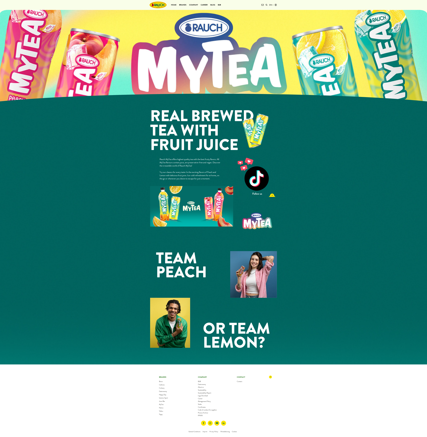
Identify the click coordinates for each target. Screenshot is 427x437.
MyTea (161, 404)
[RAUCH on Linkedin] (223, 423)
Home (173, 5)
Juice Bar (162, 401)
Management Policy (204, 401)
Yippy (161, 414)
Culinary (161, 388)
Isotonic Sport (163, 398)
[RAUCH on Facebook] (203, 423)
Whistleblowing (225, 431)
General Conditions (194, 431)
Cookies (234, 431)
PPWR (200, 415)
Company (193, 5)
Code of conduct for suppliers (207, 410)
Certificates (202, 407)
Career (204, 5)
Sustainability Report (204, 393)
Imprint (205, 431)
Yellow (161, 411)
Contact (239, 381)
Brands (182, 5)
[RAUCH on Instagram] (210, 423)
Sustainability (202, 390)
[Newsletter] (262, 5)
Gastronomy (163, 391)
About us (201, 387)
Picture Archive (203, 413)
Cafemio (162, 385)
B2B (219, 5)
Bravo (161, 381)
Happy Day (162, 394)
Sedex (200, 404)
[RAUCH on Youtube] (216, 423)
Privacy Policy (213, 431)
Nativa (161, 408)
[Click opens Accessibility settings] (275, 5)
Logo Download (203, 395)
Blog (212, 5)
